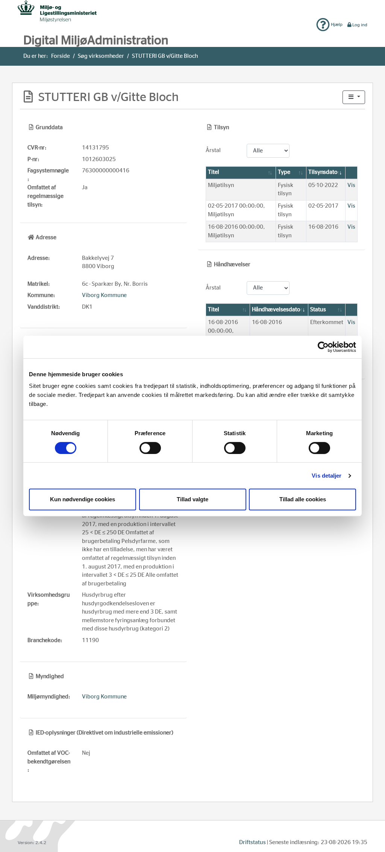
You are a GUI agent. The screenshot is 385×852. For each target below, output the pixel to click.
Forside (60, 56)
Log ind (359, 25)
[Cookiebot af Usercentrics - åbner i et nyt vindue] (323, 347)
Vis (351, 185)
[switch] (150, 448)
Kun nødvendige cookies (82, 499)
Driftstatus (252, 842)
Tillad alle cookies (302, 499)
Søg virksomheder (101, 56)
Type (284, 172)
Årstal (213, 150)
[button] (354, 97)
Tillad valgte (192, 499)
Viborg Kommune (104, 295)
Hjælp (336, 24)
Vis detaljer (326, 475)
